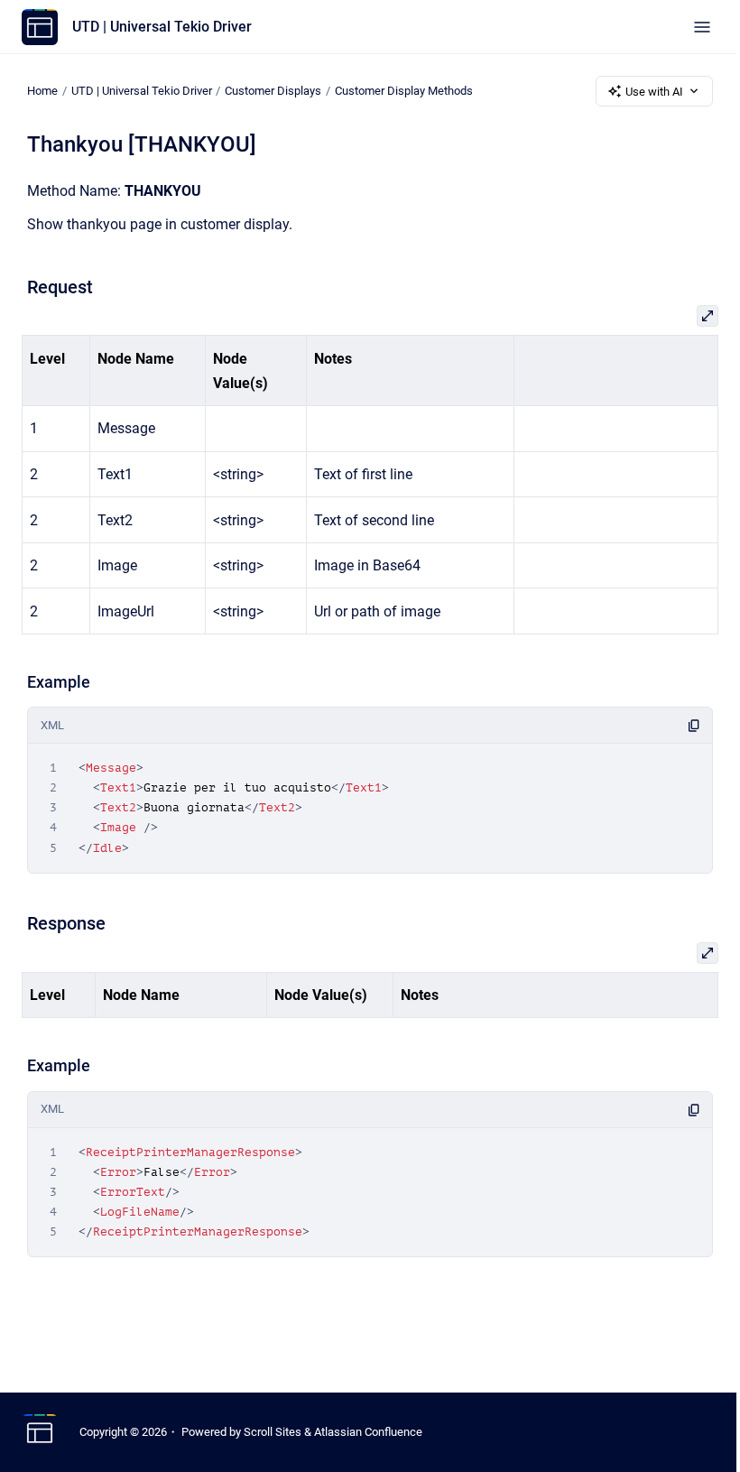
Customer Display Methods (404, 90)
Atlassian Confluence (368, 1432)
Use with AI (654, 91)
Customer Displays (273, 90)
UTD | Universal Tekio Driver (162, 26)
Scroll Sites (272, 1432)
